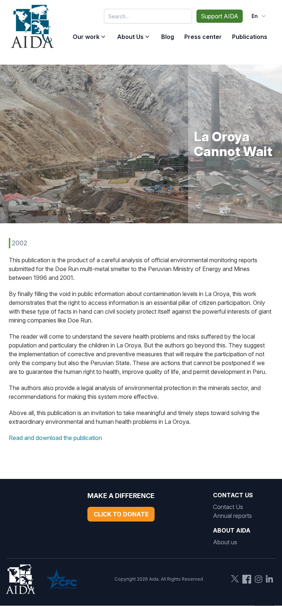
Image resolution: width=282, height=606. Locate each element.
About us (225, 542)
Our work (86, 36)
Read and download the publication (55, 437)
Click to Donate (121, 514)
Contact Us (228, 507)
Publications (249, 36)
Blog (167, 36)
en (255, 16)
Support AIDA (219, 16)
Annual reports (232, 515)
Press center (203, 36)
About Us (130, 36)
